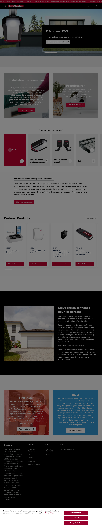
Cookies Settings (76, 512)
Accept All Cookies (76, 523)
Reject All (76, 518)
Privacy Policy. (49, 513)
